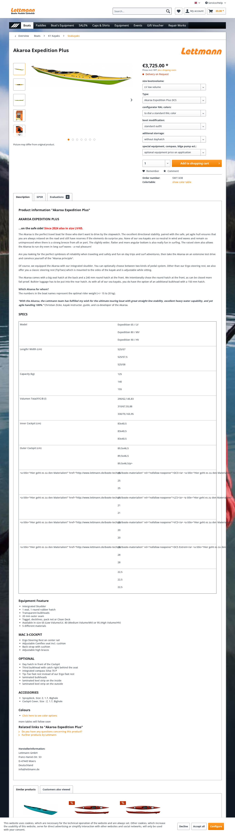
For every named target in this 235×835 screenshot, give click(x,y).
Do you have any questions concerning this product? (51, 731)
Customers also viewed (56, 789)
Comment (173, 171)
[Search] (168, 11)
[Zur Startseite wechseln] (15, 25)
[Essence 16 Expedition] (92, 810)
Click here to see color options (39, 715)
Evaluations (59, 197)
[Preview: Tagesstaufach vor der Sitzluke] (19, 115)
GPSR (40, 197)
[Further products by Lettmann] (201, 54)
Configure (216, 826)
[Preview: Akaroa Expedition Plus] (19, 69)
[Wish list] (178, 11)
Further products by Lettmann (38, 734)
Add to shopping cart (194, 163)
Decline (183, 826)
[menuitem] (143, 11)
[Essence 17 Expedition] (143, 810)
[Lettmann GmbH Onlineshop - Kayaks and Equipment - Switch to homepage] (23, 12)
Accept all (199, 826)
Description (23, 197)
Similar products (26, 789)
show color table (181, 182)
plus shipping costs (167, 70)
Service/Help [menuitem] (215, 2)
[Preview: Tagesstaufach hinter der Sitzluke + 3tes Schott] (19, 131)
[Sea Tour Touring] (41, 810)
